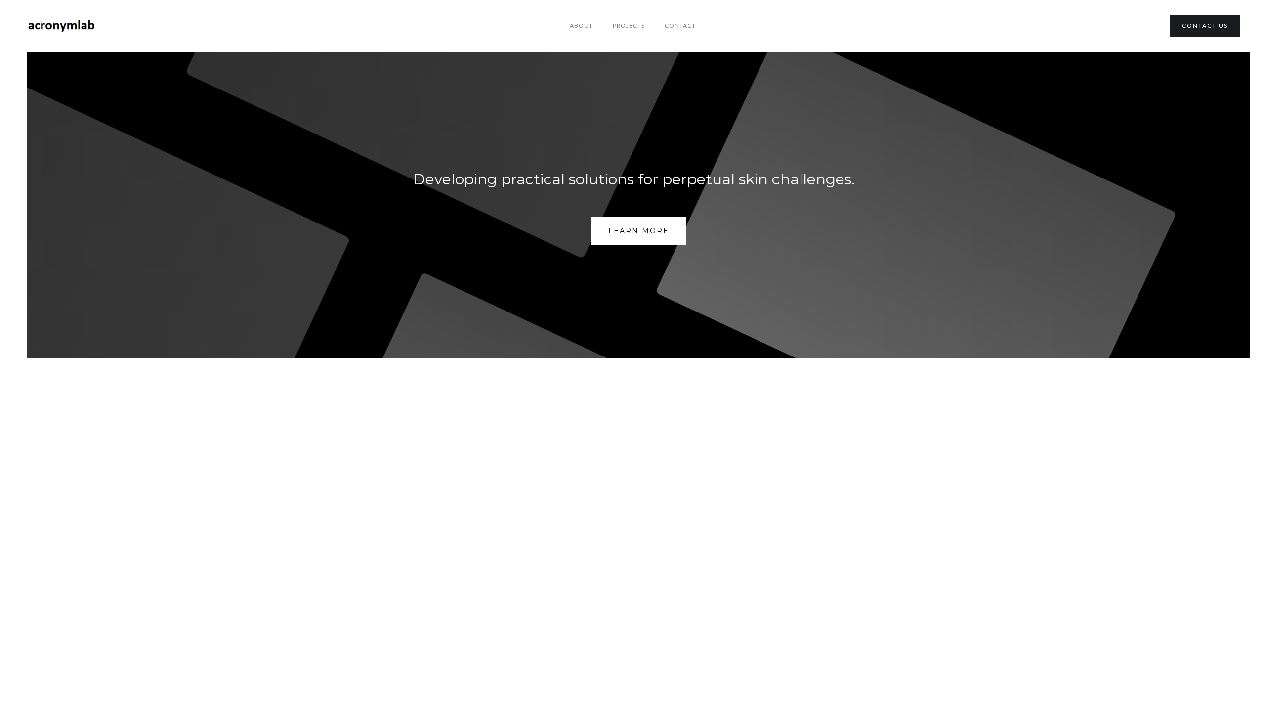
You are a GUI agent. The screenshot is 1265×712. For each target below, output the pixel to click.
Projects (629, 25)
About (581, 25)
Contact (680, 25)
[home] (62, 26)
